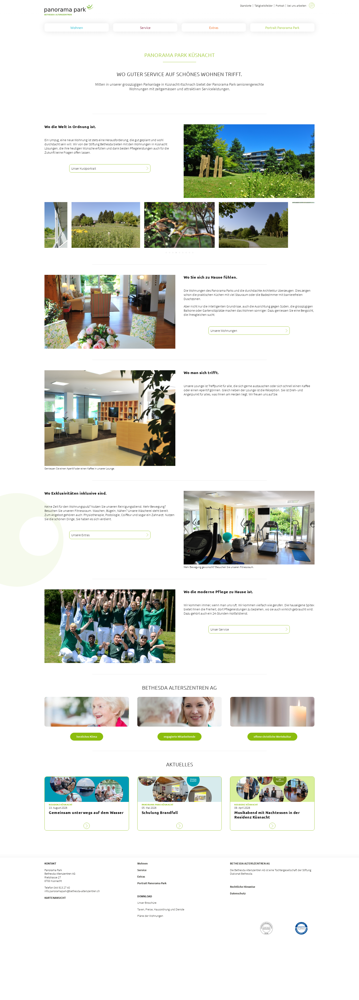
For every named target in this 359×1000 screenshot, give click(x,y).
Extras (141, 876)
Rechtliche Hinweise (242, 887)
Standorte (245, 5)
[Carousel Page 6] (182, 252)
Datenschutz (238, 893)
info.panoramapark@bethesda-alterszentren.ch (72, 891)
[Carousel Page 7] (186, 252)
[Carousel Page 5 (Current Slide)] (179, 252)
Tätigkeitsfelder (263, 5)
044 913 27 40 (62, 887)
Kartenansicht (55, 898)
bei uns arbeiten (296, 5)
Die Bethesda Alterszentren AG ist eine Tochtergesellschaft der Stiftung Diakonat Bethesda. (270, 872)
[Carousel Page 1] (166, 252)
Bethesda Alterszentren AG (250, 863)
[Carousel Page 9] (192, 252)
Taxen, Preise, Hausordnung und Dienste (160, 909)
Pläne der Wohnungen (150, 916)
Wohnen (142, 863)
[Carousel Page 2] (169, 252)
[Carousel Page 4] (176, 252)
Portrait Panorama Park (151, 883)
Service (141, 870)
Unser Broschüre (146, 903)
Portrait (280, 5)
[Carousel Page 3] (172, 252)
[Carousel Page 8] (189, 252)
